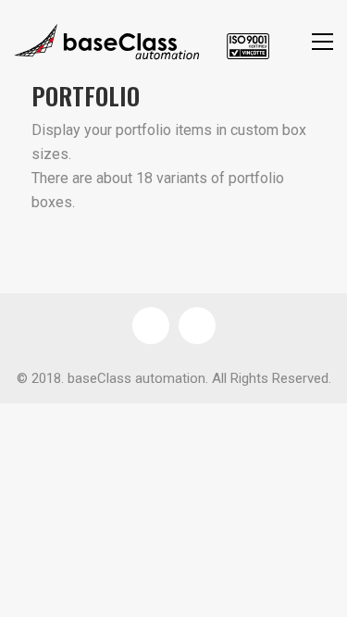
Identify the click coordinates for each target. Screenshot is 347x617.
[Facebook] (150, 325)
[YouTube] (197, 325)
